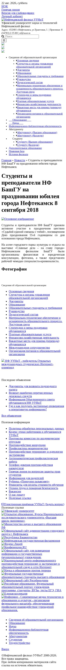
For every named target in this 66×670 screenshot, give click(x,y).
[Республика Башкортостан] (19, 537)
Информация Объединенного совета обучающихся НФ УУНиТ (32, 401)
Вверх (5, 649)
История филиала (18, 154)
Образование (20, 119)
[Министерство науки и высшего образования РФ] (33, 527)
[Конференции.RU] (14, 547)
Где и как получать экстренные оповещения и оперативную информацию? (36, 408)
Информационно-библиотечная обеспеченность (35, 126)
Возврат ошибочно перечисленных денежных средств (31, 394)
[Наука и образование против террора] (26, 570)
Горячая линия (10, 9)
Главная (6, 160)
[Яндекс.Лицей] (12, 544)
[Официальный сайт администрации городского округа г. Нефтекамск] (33, 534)
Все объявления (11, 415)
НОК (4, 6)
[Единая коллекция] (14, 593)
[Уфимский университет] (17, 510)
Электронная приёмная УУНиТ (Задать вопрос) (34, 504)
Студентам (15, 639)
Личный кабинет (12, 16)
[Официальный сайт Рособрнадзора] (24, 580)
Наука (16, 123)
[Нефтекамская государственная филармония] (30, 540)
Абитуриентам (18, 636)
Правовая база (16, 151)
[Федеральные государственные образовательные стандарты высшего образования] (33, 577)
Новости (19, 160)
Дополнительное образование (25, 148)
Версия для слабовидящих (17, 13)
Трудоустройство (19, 642)
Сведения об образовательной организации (36, 619)
